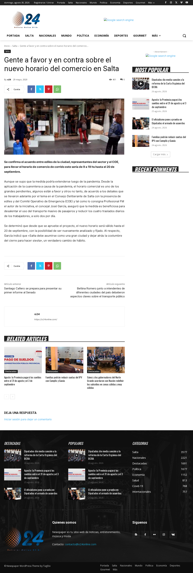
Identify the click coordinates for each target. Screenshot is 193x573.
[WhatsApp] (57, 89)
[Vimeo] (181, 3)
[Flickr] (154, 534)
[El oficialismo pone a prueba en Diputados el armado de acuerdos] (140, 123)
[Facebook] (166, 3)
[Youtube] (187, 3)
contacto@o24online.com (80, 544)
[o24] (19, 317)
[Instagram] (171, 3)
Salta (14, 46)
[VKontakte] (173, 534)
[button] (184, 35)
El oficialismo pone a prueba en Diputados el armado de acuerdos (168, 121)
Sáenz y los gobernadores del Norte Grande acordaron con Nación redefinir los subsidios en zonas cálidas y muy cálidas (105, 382)
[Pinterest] (48, 89)
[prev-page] (6, 396)
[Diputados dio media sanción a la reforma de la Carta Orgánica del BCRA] (140, 84)
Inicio (7, 46)
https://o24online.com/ (45, 319)
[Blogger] (136, 534)
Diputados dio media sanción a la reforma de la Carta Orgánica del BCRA (168, 83)
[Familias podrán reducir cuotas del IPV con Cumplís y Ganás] (64, 360)
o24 (9, 79)
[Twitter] (176, 3)
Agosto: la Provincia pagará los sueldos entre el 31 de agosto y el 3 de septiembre (22, 380)
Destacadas (11, 371)
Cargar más (159, 154)
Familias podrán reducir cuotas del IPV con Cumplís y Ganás (64, 379)
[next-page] (12, 396)
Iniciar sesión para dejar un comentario (28, 419)
